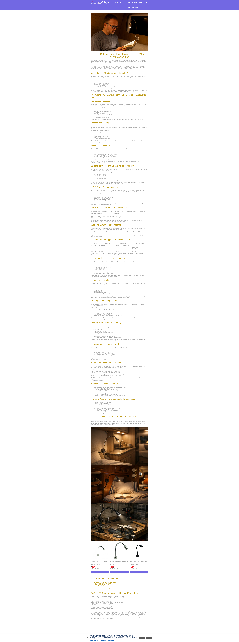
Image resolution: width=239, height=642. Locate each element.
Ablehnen (149, 637)
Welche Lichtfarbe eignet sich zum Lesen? (101, 599)
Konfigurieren (111, 640)
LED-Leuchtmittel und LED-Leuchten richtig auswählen (105, 582)
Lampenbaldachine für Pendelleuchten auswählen (105, 587)
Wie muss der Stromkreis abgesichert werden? (102, 607)
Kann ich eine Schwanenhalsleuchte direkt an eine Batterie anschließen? (108, 597)
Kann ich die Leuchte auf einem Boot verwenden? (103, 603)
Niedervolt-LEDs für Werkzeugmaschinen (102, 583)
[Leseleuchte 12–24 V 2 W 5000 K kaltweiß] (100, 559)
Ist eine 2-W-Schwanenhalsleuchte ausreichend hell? (103, 601)
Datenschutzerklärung (94, 640)
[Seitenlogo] (100, 2)
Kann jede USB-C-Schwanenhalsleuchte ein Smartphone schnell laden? (107, 602)
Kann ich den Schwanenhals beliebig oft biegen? (102, 606)
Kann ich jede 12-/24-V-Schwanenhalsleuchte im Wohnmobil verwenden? (108, 596)
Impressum (103, 640)
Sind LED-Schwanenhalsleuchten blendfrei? (101, 604)
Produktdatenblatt (95, 568)
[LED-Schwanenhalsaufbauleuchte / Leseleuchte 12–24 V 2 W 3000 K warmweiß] (119, 559)
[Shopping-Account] (147, 7)
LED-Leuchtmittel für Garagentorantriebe (102, 585)
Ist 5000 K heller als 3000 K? (98, 600)
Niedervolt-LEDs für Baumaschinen (101, 584)
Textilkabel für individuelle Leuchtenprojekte (103, 588)
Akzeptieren (142, 637)
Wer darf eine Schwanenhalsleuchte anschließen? (103, 608)
